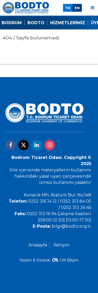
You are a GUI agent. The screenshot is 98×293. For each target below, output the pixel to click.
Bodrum (12, 22)
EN (77, 8)
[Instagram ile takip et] (49, 145)
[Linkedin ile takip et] (36, 145)
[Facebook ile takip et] (10, 145)
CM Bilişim (69, 260)
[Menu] (92, 7)
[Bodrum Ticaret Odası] (26, 7)
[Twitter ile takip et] (23, 145)
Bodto (35, 22)
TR (67, 8)
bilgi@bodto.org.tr (71, 226)
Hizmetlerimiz (67, 22)
